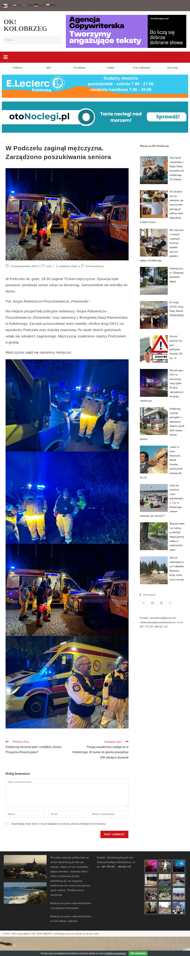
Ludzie (110, 67)
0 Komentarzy (95, 266)
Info (48, 67)
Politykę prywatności (116, 953)
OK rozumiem (138, 953)
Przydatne (79, 67)
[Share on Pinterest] (161, 603)
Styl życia (172, 67)
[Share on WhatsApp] (170, 603)
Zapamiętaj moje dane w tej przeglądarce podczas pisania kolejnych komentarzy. (58, 823)
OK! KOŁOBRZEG (25, 25)
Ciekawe (17, 67)
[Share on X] (143, 603)
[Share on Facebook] (152, 603)
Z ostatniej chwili (66, 266)
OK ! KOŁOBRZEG (42, 933)
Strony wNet (92, 933)
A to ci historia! (141, 67)
